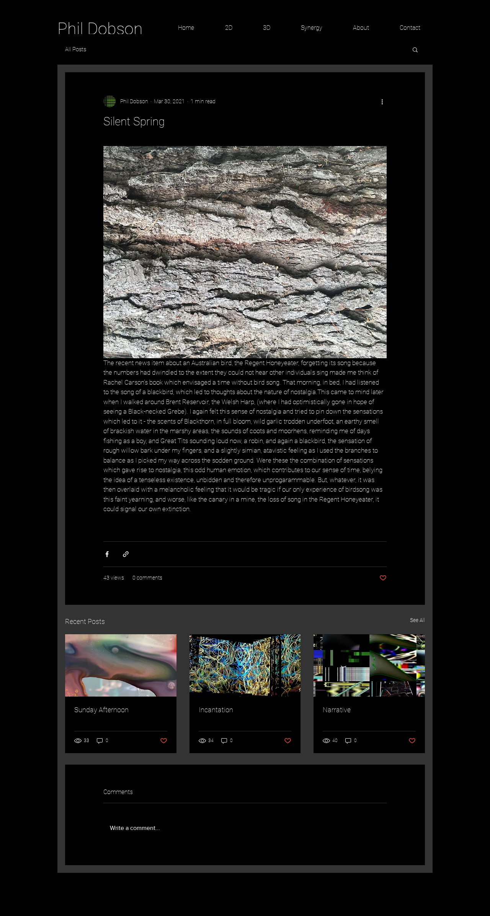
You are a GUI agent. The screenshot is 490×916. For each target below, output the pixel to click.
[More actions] (382, 101)
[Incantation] (245, 665)
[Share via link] (125, 554)
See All (417, 620)
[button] (415, 49)
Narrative (337, 710)
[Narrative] (369, 665)
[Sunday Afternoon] (120, 665)
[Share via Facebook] (107, 554)
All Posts (75, 49)
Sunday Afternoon (101, 710)
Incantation (216, 710)
